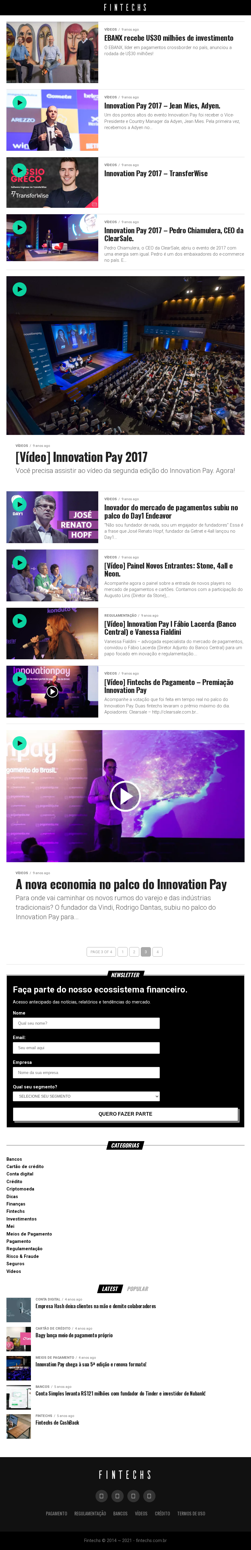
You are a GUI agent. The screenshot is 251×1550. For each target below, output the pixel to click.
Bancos (14, 1159)
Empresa (22, 1062)
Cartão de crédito (25, 1166)
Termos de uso (191, 1513)
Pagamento (18, 1241)
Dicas (12, 1196)
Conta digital (19, 1174)
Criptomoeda (20, 1189)
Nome (19, 1013)
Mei (10, 1226)
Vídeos (13, 1271)
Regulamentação (24, 1248)
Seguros (15, 1263)
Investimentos (21, 1219)
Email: (19, 1037)
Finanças (15, 1204)
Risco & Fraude (22, 1256)
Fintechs (15, 1211)
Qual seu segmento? (35, 1087)
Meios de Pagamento (29, 1234)
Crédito (14, 1181)
